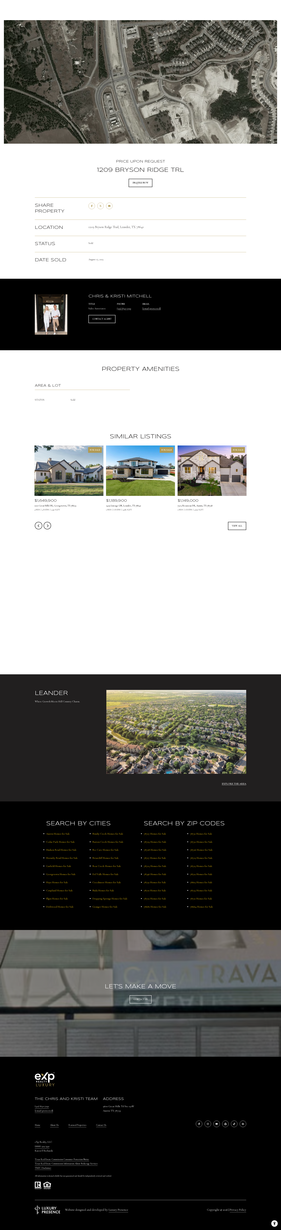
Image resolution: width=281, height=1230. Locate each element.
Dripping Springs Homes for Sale (110, 898)
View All (237, 525)
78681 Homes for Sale (155, 906)
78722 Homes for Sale (201, 874)
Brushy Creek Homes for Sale (108, 833)
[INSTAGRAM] (208, 1124)
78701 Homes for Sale (155, 890)
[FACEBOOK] (199, 1124)
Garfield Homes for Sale (58, 866)
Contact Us (101, 1125)
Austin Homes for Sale (58, 833)
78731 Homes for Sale (201, 833)
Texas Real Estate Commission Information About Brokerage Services (66, 1163)
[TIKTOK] (234, 1124)
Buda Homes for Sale (103, 890)
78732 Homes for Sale (155, 882)
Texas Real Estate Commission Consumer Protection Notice (62, 1159)
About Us (54, 1125)
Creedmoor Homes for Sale (107, 882)
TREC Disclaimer (43, 1168)
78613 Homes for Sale (201, 882)
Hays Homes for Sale (57, 882)
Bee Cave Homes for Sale (106, 849)
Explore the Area (234, 783)
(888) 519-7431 (42, 1146)
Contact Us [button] (141, 999)
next (47, 525)
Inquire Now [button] (140, 182)
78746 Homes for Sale (155, 874)
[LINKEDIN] (243, 1124)
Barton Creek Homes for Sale (108, 842)
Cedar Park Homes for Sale (60, 842)
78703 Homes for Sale (201, 858)
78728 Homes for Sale (155, 849)
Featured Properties (77, 1125)
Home (37, 1125)
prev (38, 525)
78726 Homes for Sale (201, 849)
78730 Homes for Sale (201, 842)
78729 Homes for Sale (155, 842)
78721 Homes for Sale (201, 898)
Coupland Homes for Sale (59, 890)
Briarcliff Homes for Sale (106, 858)
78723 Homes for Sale (201, 866)
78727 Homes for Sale (155, 833)
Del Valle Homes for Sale (106, 874)
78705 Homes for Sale (155, 866)
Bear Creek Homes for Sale (107, 866)
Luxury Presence (118, 1209)
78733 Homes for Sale (201, 890)
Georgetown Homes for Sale (61, 874)
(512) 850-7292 (124, 308)
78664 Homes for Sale (201, 906)
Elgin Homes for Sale (57, 898)
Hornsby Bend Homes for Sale (62, 858)
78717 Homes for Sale (155, 858)
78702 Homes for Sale (155, 898)
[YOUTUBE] (216, 1124)
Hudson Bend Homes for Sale (61, 849)
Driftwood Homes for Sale (60, 906)
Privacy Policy (238, 1209)
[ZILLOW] (225, 1124)
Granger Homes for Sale (105, 906)
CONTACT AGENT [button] (102, 319)
